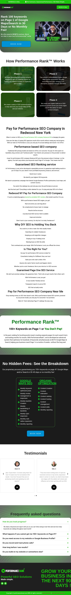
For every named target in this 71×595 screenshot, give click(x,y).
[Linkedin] (5, 583)
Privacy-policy (46, 593)
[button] (52, 31)
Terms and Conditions (58, 593)
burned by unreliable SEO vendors (35, 197)
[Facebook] (2, 583)
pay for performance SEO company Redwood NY (36, 137)
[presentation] (3, 474)
